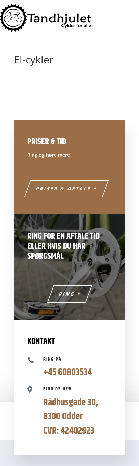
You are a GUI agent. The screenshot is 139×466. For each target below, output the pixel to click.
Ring (67, 294)
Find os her (57, 389)
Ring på (52, 359)
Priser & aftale (64, 188)
